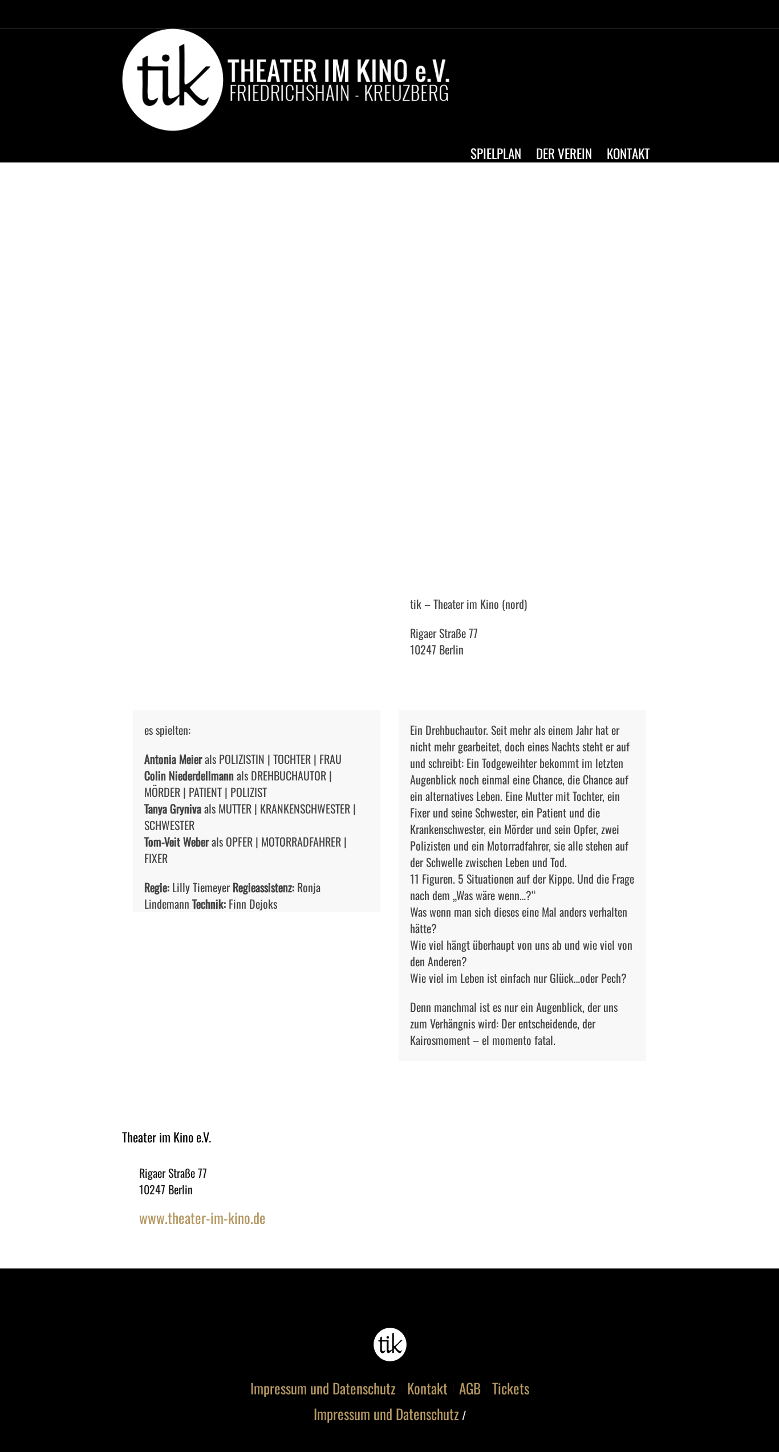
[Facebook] (601, 82)
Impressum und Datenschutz (323, 1388)
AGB (470, 1388)
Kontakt (427, 1388)
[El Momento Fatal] (389, 377)
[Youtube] (622, 82)
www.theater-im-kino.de (202, 1217)
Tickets (510, 1388)
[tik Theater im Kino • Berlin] (390, 1344)
